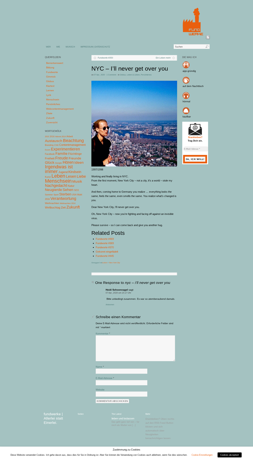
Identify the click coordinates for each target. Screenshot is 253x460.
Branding (49, 145)
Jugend (63, 172)
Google (58, 163)
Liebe (81, 176)
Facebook (50, 154)
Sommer (49, 195)
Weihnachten (52, 203)
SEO (76, 190)
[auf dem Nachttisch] (186, 82)
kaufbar (187, 116)
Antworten (110, 305)
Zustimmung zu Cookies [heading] (126, 449)
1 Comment (111, 75)
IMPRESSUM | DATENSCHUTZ (95, 47)
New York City (114, 263)
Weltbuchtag (52, 207)
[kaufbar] (186, 113)
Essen (47, 150)
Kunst (48, 177)
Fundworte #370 (105, 247)
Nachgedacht (56, 185)
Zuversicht (51, 122)
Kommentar (103, 333)
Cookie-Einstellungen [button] (202, 455)
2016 (52, 136)
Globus (123, 75)
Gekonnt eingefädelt (107, 251)
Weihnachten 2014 (67, 203)
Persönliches (146, 75)
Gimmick (51, 76)
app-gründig (189, 71)
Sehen (68, 190)
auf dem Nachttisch (193, 86)
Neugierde (53, 190)
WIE (58, 47)
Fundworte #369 (105, 243)
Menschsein (52, 99)
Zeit (63, 207)
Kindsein (74, 172)
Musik (77, 181)
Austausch (53, 141)
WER (48, 47)
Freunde (75, 158)
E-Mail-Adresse (105, 378)
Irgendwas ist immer (59, 169)
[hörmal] (186, 98)
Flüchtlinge (75, 153)
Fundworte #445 (105, 255)
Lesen (71, 176)
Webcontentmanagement (60, 108)
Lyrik (48, 95)
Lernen (50, 90)
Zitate (49, 113)
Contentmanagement (72, 145)
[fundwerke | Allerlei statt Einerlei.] (127, 37)
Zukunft (50, 118)
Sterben (65, 194)
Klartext (50, 86)
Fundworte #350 (105, 58)
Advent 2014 (60, 136)
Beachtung (73, 140)
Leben (104, 263)
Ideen (79, 162)
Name (100, 366)
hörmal (186, 101)
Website (100, 389)
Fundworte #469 (105, 238)
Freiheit (50, 158)
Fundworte (52, 72)
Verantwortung (63, 198)
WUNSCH (70, 47)
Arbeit (69, 136)
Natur (71, 185)
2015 (47, 136)
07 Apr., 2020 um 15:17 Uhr (118, 293)
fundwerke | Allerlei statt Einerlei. (53, 418)
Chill (56, 145)
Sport (56, 195)
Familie (61, 153)
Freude (61, 158)
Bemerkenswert (54, 63)
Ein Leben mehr (163, 58)
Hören (68, 162)
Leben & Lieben (133, 75)
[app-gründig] (186, 67)
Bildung (50, 67)
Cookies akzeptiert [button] (229, 455)
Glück (49, 162)
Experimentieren (65, 149)
